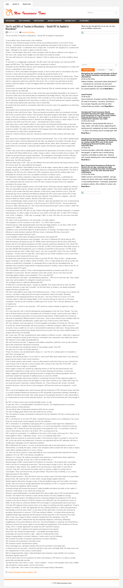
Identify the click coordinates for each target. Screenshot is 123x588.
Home (7, 4)
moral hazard (86, 94)
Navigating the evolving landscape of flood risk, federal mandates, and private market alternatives (99, 75)
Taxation (30, 572)
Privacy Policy (27, 4)
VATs (35, 572)
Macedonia (17, 572)
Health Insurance (24, 21)
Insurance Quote (70, 21)
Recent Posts (88, 70)
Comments (101, 70)
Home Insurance (39, 21)
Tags (111, 70)
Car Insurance (10, 21)
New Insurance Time (64, 583)
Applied (10, 572)
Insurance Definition (54, 21)
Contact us (15, 4)
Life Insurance (84, 21)
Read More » (109, 89)
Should (24, 572)
